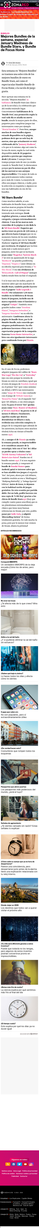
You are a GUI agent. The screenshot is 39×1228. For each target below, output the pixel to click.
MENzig (12, 1209)
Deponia (6, 264)
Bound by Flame (9, 399)
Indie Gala (16, 514)
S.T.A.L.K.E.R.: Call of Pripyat (15, 273)
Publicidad (15, 1176)
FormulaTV (17, 1202)
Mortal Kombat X (10, 129)
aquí (10, 434)
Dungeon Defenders (19, 310)
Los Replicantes (15, 1198)
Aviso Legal (17, 1171)
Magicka (17, 255)
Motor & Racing (15, 1211)
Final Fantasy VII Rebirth (29, 1)
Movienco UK (17, 1205)
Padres (28, 1214)
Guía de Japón (28, 1205)
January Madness (27, 144)
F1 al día (24, 1211)
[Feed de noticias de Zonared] (7, 1164)
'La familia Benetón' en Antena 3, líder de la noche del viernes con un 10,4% (19, 14)
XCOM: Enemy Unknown (14, 454)
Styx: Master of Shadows (24, 408)
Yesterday (30, 375)
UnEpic (13, 304)
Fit (26, 1209)
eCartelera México (27, 1204)
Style (22, 1209)
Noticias (20, 8)
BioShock (6, 261)
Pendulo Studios (28, 384)
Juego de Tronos (15, 393)
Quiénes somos (7, 1171)
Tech (17, 1209)
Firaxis (30, 340)
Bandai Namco (18, 466)
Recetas (17, 1216)
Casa (11, 1218)
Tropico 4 (16, 264)
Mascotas (25, 1216)
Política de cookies (8, 1173)
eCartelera (16, 1204)
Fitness (31, 1216)
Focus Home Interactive (21, 334)
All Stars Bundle (12, 228)
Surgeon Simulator (11, 313)
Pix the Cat (17, 375)
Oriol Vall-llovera (14, 63)
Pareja (34, 1214)
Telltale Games (23, 396)
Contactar (23, 1176)
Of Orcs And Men (12, 411)
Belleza (22, 1214)
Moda (17, 1214)
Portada (13, 8)
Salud (12, 1216)
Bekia (12, 1214)
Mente (16, 1218)
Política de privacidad (29, 1171)
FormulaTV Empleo (28, 1202)
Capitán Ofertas (27, 1198)
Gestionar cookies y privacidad (26, 1173)
